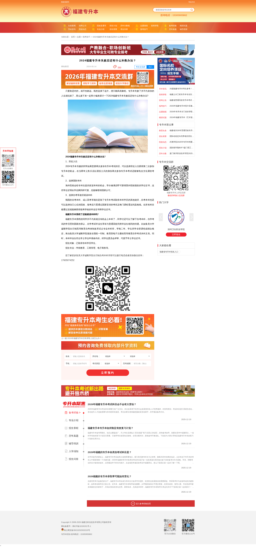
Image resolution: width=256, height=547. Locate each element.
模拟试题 (183, 26)
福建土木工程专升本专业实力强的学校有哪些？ (182, 94)
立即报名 (176, 234)
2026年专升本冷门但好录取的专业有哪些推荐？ (182, 112)
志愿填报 (144, 26)
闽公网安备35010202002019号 (77, 530)
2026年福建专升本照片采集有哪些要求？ (182, 106)
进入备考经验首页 (143, 504)
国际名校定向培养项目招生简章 (182, 136)
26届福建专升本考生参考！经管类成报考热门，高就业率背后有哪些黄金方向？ (182, 89)
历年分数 (163, 153)
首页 (73, 37)
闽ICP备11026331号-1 (81, 526)
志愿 (79, 37)
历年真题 (173, 29)
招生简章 (113, 29)
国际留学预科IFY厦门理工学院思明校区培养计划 (182, 148)
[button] (191, 217)
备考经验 (173, 26)
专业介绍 (100, 29)
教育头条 (163, 130)
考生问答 (124, 29)
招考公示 (82, 26)
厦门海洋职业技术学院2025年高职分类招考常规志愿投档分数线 (182, 153)
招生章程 (73, 428)
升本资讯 (72, 29)
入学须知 (73, 451)
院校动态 (82, 29)
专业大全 (191, 2)
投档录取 (155, 26)
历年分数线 (125, 26)
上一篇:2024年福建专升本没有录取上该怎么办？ (81, 338)
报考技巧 (144, 29)
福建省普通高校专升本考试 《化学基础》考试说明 (182, 100)
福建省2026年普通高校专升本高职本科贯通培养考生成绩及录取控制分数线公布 (182, 130)
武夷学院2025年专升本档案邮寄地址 (182, 142)
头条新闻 (72, 26)
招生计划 (113, 26)
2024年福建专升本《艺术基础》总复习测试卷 (182, 117)
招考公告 (163, 100)
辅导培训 (183, 29)
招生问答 (73, 459)
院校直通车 (65, 2)
